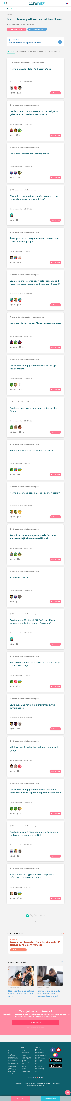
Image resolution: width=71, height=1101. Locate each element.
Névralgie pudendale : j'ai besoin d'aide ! (31, 69)
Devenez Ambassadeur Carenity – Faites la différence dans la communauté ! (35, 943)
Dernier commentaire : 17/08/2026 (21, 166)
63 (13, 135)
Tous (12, 51)
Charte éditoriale (26, 1057)
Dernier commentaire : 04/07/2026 (21, 506)
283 (13, 856)
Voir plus (34, 922)
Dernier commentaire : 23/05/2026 (21, 887)
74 (13, 686)
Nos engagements (13, 1073)
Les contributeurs (13, 1063)
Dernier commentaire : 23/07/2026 (21, 421)
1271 (22, 432)
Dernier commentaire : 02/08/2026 (21, 378)
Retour (10, 14)
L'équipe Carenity (13, 1057)
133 (13, 474)
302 (13, 814)
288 (13, 517)
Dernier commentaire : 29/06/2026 (21, 590)
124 (13, 729)
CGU (23, 1063)
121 (13, 178)
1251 (13, 898)
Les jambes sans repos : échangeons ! (29, 153)
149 (21, 898)
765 (22, 347)
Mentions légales (26, 1062)
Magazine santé (39, 1050)
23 (20, 262)
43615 (14, 432)
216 (13, 262)
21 (20, 305)
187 (13, 771)
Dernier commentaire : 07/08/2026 (21, 336)
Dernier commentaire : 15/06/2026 (21, 633)
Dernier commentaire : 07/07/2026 (21, 463)
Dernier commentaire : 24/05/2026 (21, 845)
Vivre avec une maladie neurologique (32, 51)
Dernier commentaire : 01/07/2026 (21, 548)
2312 (14, 390)
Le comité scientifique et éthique (12, 1066)
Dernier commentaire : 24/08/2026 (21, 82)
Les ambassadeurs (13, 1058)
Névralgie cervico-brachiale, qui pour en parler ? (35, 493)
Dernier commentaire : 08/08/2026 (21, 294)
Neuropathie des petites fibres (25, 42)
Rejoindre (35, 1023)
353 (13, 93)
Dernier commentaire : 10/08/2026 (21, 251)
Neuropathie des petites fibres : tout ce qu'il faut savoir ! (21, 994)
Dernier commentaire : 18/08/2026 (21, 124)
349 (13, 305)
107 (21, 390)
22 (20, 93)
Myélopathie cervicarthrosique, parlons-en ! (32, 450)
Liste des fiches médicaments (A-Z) (40, 1070)
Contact (24, 1068)
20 (20, 814)
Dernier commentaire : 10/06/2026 (21, 675)
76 (13, 602)
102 (13, 559)
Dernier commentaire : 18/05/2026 (21, 802)
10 (13, 220)
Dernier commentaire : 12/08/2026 (21, 209)
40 (20, 856)
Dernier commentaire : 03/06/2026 (21, 760)
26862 (14, 347)
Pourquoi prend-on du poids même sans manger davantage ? (48, 994)
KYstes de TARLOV (19, 577)
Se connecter (50, 1098)
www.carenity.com (22, 1083)
